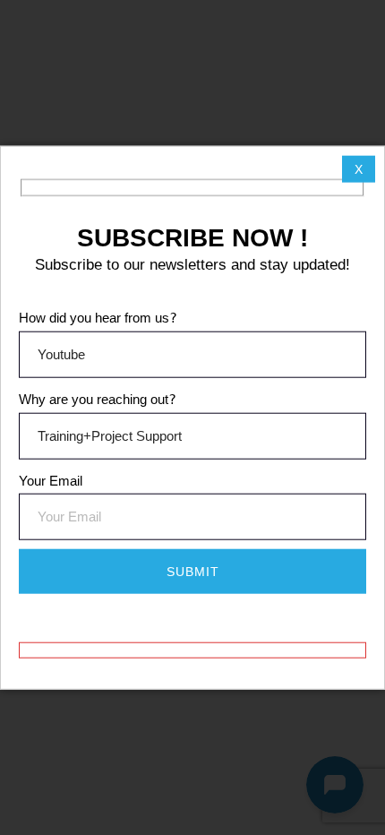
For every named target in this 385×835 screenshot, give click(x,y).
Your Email (50, 479)
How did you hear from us (98, 317)
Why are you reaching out (97, 399)
